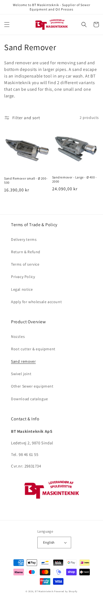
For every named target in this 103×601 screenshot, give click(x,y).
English (49, 542)
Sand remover (23, 361)
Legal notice (22, 289)
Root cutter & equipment (33, 348)
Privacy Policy (23, 276)
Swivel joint (21, 373)
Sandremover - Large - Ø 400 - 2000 (74, 179)
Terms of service (25, 264)
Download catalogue (29, 398)
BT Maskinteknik (44, 591)
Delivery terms (24, 239)
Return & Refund (25, 251)
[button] (7, 24)
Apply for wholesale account (36, 301)
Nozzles (18, 336)
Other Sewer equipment (32, 386)
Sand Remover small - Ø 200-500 (26, 180)
